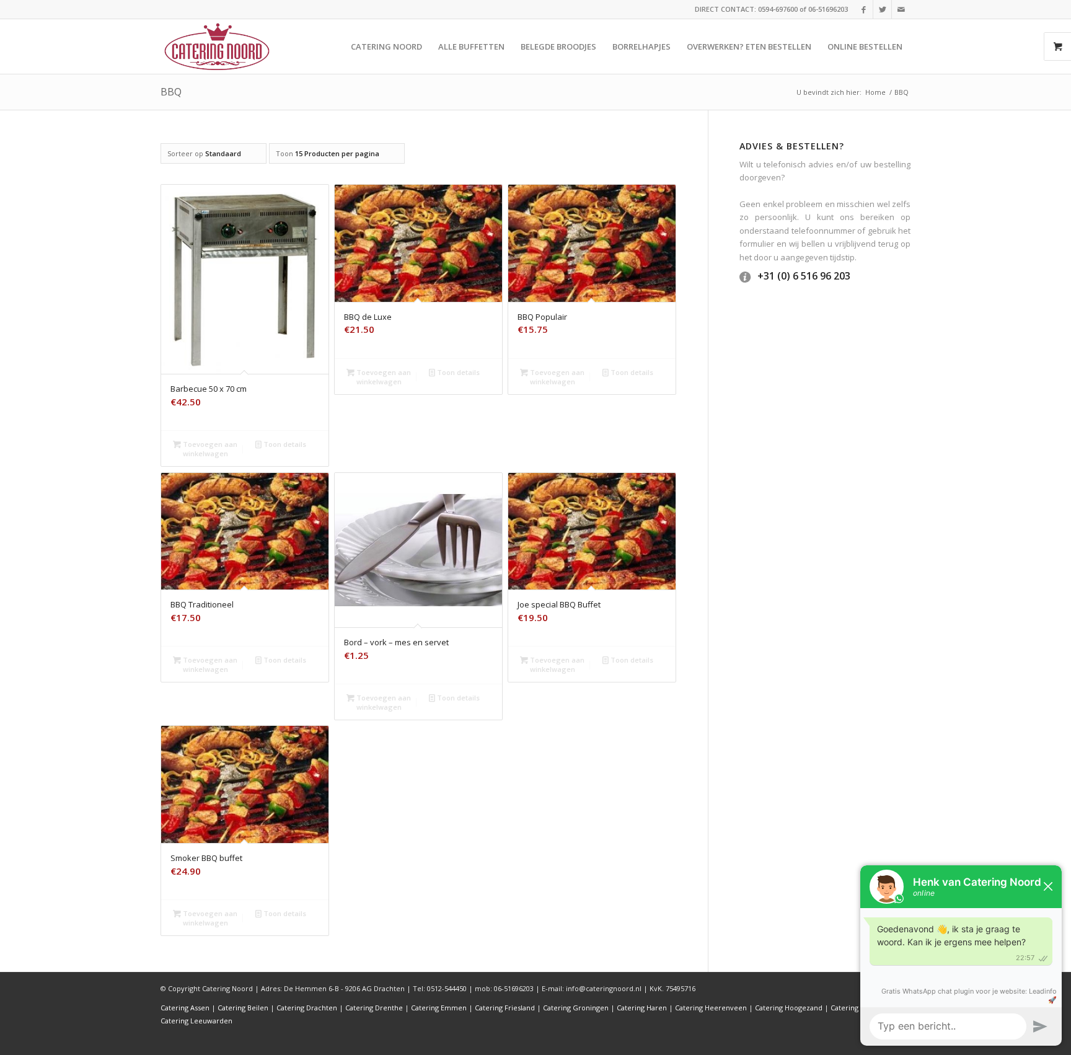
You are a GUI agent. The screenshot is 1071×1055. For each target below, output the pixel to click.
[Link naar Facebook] (864, 9)
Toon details (284, 444)
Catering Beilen (243, 1007)
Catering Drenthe (374, 1007)
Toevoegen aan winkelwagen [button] (209, 448)
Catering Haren (642, 1007)
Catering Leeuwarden (196, 1020)
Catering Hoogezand (788, 1007)
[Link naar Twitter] (882, 9)
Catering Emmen (439, 1007)
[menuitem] (386, 46)
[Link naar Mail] (901, 9)
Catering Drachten (306, 1007)
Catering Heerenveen (711, 1007)
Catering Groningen (576, 1007)
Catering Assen (185, 1007)
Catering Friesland (505, 1007)
